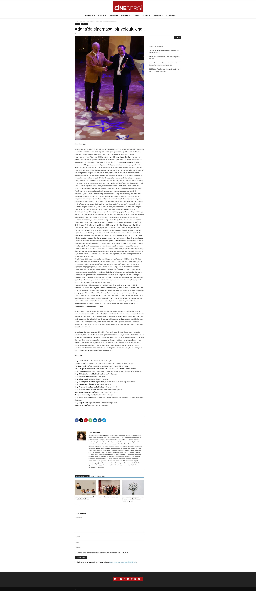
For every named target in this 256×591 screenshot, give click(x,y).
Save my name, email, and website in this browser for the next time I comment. (102, 552)
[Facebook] (77, 420)
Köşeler (101, 16)
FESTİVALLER (90, 21)
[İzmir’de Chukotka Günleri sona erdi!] (109, 487)
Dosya (135, 16)
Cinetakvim (157, 16)
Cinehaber (113, 16)
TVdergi (145, 16)
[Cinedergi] (128, 6)
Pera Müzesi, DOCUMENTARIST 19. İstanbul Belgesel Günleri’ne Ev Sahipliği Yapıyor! (132, 499)
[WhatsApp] (90, 420)
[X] (81, 420)
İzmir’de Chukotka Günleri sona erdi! (109, 497)
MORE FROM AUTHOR (98, 476)
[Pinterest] (86, 420)
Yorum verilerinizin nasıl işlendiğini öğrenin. (123, 562)
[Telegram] (104, 420)
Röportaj (124, 16)
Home (76, 21)
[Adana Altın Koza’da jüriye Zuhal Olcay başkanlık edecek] (85, 487)
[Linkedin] (95, 420)
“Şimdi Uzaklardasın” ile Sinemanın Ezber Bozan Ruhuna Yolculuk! (164, 51)
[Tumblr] (100, 420)
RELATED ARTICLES (82, 476)
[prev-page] (76, 505)
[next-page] (79, 505)
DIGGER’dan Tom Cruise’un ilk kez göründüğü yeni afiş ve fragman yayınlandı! (164, 70)
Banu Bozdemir (80, 33)
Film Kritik (89, 16)
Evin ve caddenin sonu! (156, 46)
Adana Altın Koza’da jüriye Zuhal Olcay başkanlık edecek (164, 58)
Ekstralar (170, 16)
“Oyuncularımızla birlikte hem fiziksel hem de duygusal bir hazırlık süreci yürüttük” (163, 64)
